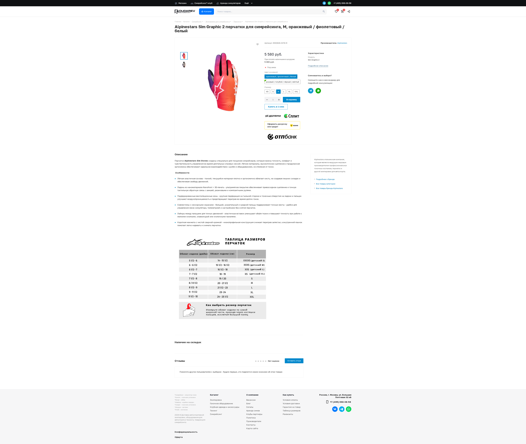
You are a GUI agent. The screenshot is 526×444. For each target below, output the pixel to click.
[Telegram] (324, 3)
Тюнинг (213, 410)
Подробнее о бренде (325, 179)
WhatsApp (348, 409)
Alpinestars (342, 43)
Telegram (342, 409)
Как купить (288, 395)
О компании (252, 395)
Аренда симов (253, 410)
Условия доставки (291, 403)
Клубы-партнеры (254, 414)
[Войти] (348, 11)
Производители (253, 421)
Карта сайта (252, 428)
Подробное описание (318, 66)
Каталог (214, 395)
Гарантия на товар (292, 407)
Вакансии (251, 400)
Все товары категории (325, 184)
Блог (248, 403)
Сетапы (249, 407)
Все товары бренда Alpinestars (329, 188)
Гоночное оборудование (221, 403)
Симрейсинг (216, 414)
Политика (251, 417)
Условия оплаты (290, 400)
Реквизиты (288, 414)
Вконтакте (335, 409)
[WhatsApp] (329, 3)
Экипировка (216, 400)
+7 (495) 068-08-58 (342, 3)
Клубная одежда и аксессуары (224, 407)
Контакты (250, 425)
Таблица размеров (291, 410)
